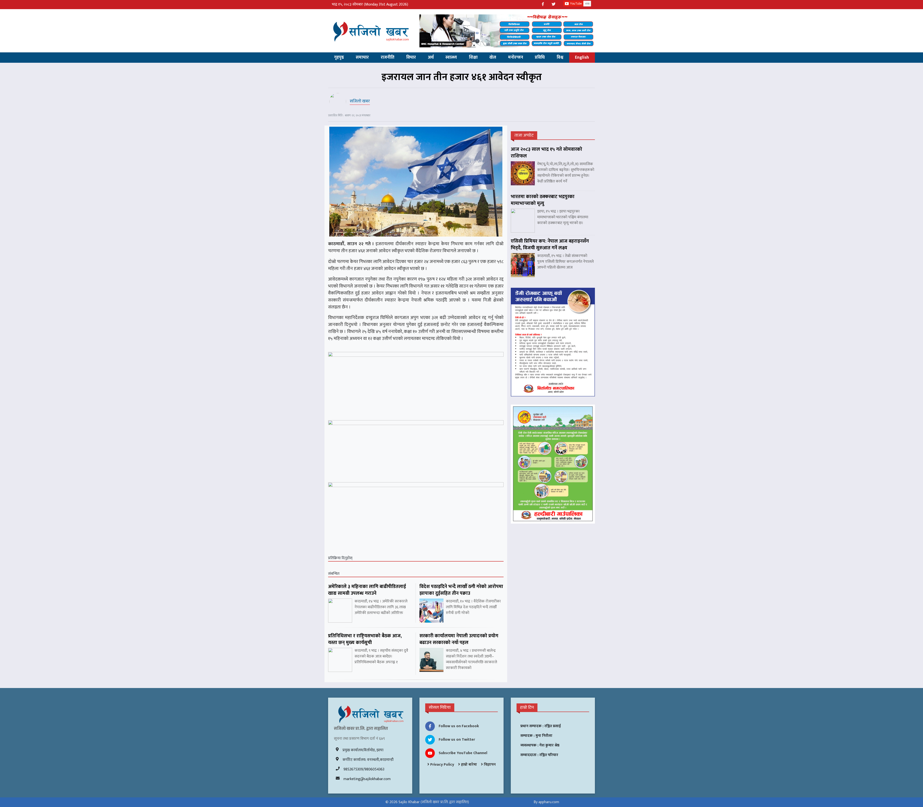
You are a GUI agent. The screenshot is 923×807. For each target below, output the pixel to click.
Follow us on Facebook (459, 726)
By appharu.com (546, 802)
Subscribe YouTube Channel (463, 753)
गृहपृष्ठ (339, 57)
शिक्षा (473, 57)
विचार (411, 57)
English (582, 57)
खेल (492, 57)
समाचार (362, 57)
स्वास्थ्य (451, 57)
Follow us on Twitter (457, 739)
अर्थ (431, 57)
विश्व (560, 57)
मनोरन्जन (515, 57)
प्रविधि (540, 57)
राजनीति (387, 57)
